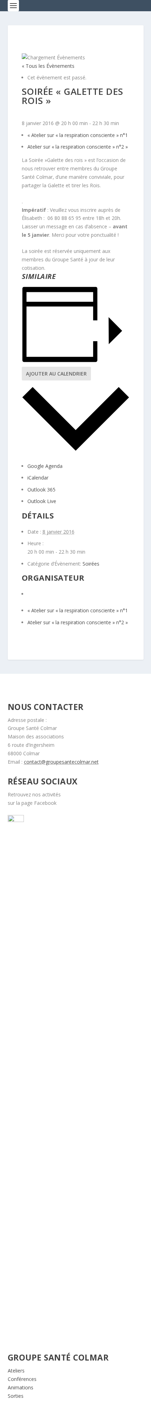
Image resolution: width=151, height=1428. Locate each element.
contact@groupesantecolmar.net (61, 761)
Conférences (22, 1379)
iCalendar (37, 477)
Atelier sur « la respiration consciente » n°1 (77, 135)
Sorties (16, 1396)
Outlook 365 (41, 489)
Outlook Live (41, 501)
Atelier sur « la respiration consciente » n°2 (77, 146)
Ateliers (16, 1370)
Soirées (91, 563)
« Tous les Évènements (48, 66)
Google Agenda (45, 466)
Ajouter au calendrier (56, 373)
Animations (20, 1387)
